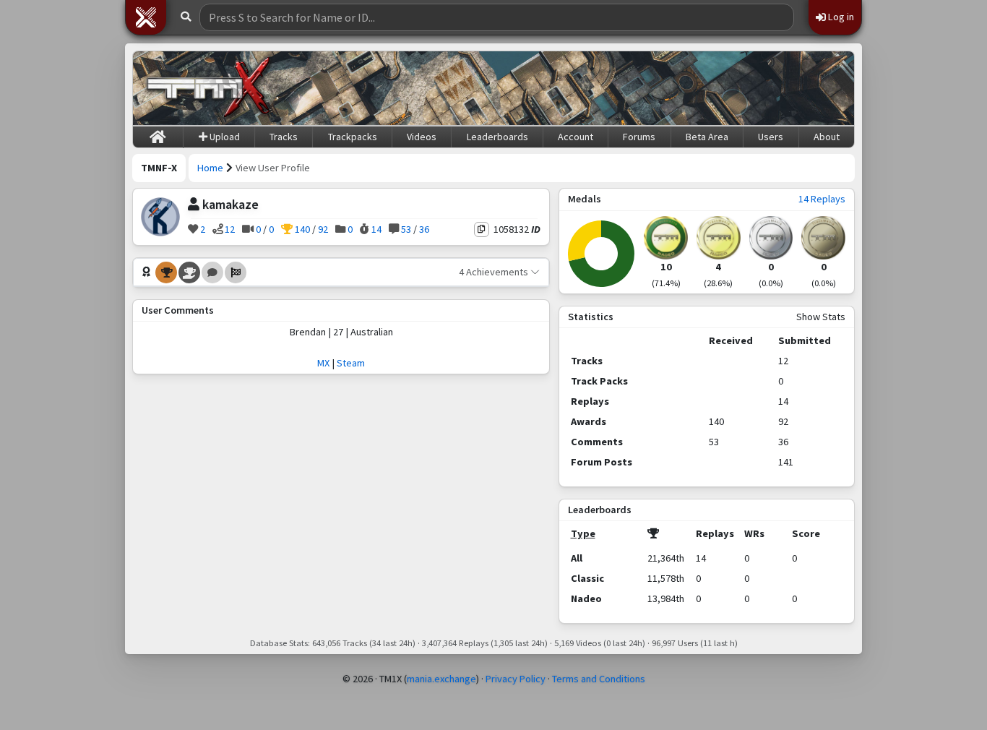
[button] (146, 17)
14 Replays (821, 198)
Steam (351, 362)
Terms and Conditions (598, 678)
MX (323, 362)
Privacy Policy (516, 678)
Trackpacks (352, 136)
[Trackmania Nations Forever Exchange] (209, 88)
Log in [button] (840, 16)
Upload (223, 136)
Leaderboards (497, 136)
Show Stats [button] (820, 316)
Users (770, 136)
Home (210, 167)
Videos (421, 136)
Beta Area (707, 136)
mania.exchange (441, 678)
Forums (639, 136)
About (827, 136)
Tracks (284, 136)
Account (575, 136)
